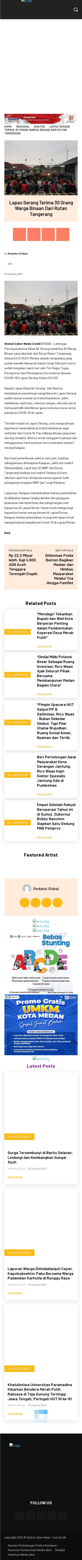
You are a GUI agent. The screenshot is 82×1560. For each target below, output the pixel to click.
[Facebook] (19, 234)
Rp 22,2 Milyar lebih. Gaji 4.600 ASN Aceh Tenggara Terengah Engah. (23, 564)
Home (8, 126)
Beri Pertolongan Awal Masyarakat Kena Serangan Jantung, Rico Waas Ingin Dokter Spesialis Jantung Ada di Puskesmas (56, 771)
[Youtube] (57, 903)
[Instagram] (35, 903)
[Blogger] (19, 1516)
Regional (23, 126)
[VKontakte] (62, 1516)
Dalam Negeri (17, 632)
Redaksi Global (18, 253)
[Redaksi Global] (28, 888)
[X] (33, 234)
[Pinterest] (48, 234)
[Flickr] (41, 1516)
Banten (39, 126)
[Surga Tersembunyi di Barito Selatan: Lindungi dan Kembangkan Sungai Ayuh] (41, 1108)
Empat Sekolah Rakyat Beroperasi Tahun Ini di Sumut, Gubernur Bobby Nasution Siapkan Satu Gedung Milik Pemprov (56, 816)
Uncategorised (19, 1136)
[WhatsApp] (62, 234)
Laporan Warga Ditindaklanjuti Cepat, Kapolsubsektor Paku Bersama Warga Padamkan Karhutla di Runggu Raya (40, 1273)
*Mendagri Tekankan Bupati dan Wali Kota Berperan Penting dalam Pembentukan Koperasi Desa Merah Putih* (55, 625)
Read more (44, 646)
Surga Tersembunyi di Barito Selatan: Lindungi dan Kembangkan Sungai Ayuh (40, 1157)
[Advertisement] (41, 62)
